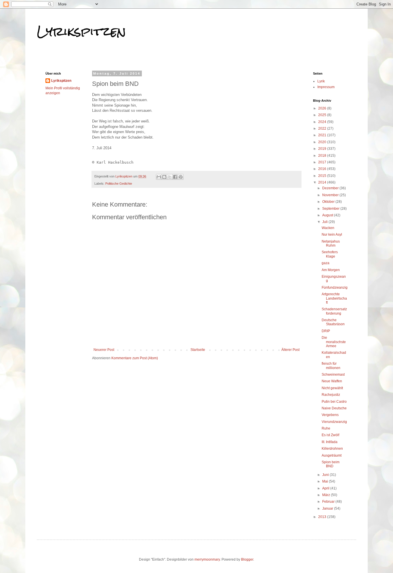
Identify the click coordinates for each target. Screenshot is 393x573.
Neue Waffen (332, 381)
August (328, 215)
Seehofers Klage (330, 254)
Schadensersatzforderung (334, 311)
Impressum (326, 87)
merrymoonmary (207, 559)
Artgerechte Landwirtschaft (334, 298)
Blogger (247, 559)
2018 (322, 156)
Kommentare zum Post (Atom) (134, 358)
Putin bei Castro (334, 402)
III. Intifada (329, 442)
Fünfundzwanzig (335, 287)
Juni (326, 475)
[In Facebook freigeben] (175, 177)
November (330, 195)
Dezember (330, 188)
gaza (325, 263)
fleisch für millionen (331, 366)
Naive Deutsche (334, 408)
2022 (322, 128)
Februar (328, 502)
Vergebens (330, 415)
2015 (322, 176)
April (326, 488)
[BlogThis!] (164, 177)
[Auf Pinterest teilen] (181, 177)
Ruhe (326, 428)
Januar (328, 508)
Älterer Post (290, 350)
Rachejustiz (331, 395)
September (331, 209)
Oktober (328, 202)
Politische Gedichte (118, 183)
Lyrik (321, 81)
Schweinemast (333, 374)
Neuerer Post (104, 350)
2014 (322, 182)
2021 (322, 135)
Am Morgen (331, 270)
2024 (322, 122)
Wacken (328, 228)
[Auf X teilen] (170, 177)
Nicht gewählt (332, 388)
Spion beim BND (330, 464)
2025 (322, 115)
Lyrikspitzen (81, 31)
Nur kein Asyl (332, 234)
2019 (322, 149)
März (326, 495)
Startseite (197, 350)
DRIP (326, 331)
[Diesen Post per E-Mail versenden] (159, 177)
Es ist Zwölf (330, 435)
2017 (322, 162)
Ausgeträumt (332, 455)
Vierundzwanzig (334, 422)
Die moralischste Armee (334, 342)
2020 (322, 142)
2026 (322, 108)
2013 (322, 517)
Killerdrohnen (332, 449)
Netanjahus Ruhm (331, 243)
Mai (325, 481)
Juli (325, 222)
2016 (322, 169)
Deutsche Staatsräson (333, 322)
